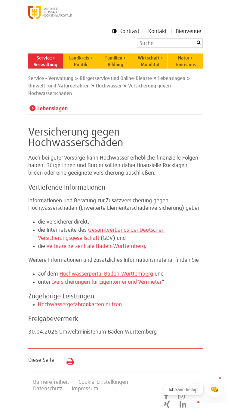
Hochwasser (109, 86)
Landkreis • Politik (80, 61)
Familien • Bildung (115, 61)
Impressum (85, 389)
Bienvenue (188, 31)
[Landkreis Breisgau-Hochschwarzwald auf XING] (167, 405)
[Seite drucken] (67, 360)
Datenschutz (47, 389)
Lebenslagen (171, 78)
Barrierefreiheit (51, 382)
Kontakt (157, 31)
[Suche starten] (198, 42)
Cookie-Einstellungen (103, 382)
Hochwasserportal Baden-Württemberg (106, 274)
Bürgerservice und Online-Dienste (116, 78)
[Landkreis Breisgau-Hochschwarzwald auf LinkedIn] (183, 405)
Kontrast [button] (129, 31)
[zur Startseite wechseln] (50, 17)
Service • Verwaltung (45, 61)
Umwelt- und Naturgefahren (59, 86)
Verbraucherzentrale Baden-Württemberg (95, 246)
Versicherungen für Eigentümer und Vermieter (107, 282)
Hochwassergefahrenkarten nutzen (80, 304)
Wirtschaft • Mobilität (150, 61)
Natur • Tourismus (185, 61)
